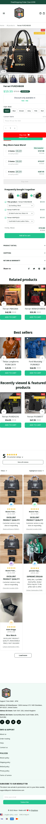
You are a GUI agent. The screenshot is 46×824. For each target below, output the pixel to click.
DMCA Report (24, 815)
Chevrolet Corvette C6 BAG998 (34, 529)
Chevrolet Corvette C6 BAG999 (11, 588)
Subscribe (25, 802)
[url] (34, 810)
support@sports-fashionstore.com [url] (12, 790)
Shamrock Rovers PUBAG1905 (11, 529)
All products (11, 25)
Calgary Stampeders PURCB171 (34, 590)
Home (2, 25)
